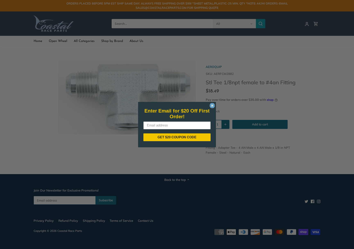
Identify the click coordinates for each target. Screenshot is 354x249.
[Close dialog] (212, 106)
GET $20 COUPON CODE (177, 137)
